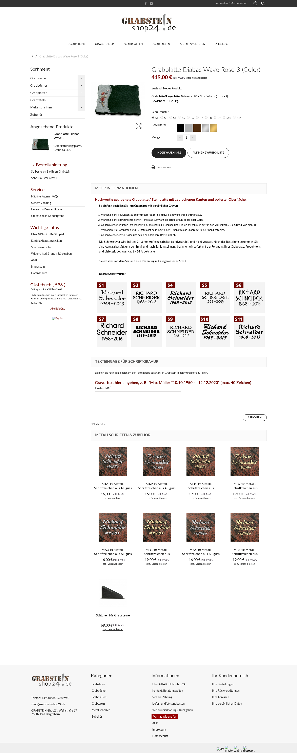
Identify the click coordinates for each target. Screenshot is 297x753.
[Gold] (213, 127)
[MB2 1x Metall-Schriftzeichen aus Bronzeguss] (245, 461)
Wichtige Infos (44, 227)
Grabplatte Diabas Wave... (66, 136)
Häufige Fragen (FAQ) (44, 196)
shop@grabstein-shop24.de (48, 704)
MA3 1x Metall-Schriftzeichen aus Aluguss (113, 552)
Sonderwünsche (40, 247)
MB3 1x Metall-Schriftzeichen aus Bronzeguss (157, 554)
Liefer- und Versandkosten (46, 209)
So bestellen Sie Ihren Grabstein (50, 171)
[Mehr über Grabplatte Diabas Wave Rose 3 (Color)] (40, 144)
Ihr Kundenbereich (230, 675)
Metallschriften (192, 44)
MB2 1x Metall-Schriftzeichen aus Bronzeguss (245, 488)
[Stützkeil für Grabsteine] (113, 593)
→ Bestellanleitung (48, 165)
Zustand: (157, 88)
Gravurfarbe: (160, 125)
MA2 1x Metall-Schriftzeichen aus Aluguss (157, 486)
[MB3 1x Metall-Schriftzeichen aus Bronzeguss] (157, 527)
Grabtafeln (161, 44)
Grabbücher (104, 44)
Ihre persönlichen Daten (227, 703)
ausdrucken (164, 167)
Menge (156, 137)
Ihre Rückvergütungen (226, 690)
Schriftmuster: (161, 112)
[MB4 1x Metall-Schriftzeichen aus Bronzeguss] (245, 527)
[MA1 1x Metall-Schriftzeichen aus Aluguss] (113, 461)
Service (37, 190)
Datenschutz (38, 273)
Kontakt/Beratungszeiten (46, 241)
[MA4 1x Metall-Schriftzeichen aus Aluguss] (201, 527)
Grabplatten (133, 44)
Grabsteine (76, 44)
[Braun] (196, 127)
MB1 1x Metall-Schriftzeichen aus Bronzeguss (201, 488)
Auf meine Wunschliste (208, 153)
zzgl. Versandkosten (196, 78)
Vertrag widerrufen (165, 716)
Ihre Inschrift (103, 388)
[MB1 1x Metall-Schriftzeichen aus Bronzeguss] (201, 461)
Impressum (37, 266)
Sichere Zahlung (40, 203)
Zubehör (222, 44)
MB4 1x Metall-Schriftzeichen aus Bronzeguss (245, 554)
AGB (33, 260)
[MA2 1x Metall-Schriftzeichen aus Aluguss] (157, 461)
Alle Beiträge (57, 309)
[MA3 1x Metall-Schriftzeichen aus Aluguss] (113, 527)
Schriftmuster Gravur (43, 178)
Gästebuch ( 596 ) (47, 285)
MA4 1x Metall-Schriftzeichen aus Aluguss (201, 552)
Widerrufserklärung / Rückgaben (51, 253)
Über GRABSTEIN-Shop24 (47, 234)
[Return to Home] (32, 56)
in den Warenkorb (169, 153)
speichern (254, 417)
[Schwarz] (180, 127)
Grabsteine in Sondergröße (47, 216)
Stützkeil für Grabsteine (113, 615)
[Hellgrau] (188, 127)
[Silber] (205, 127)
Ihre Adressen (220, 697)
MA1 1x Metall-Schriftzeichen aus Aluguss (113, 486)
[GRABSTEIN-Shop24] (148, 23)
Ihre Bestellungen (223, 684)
